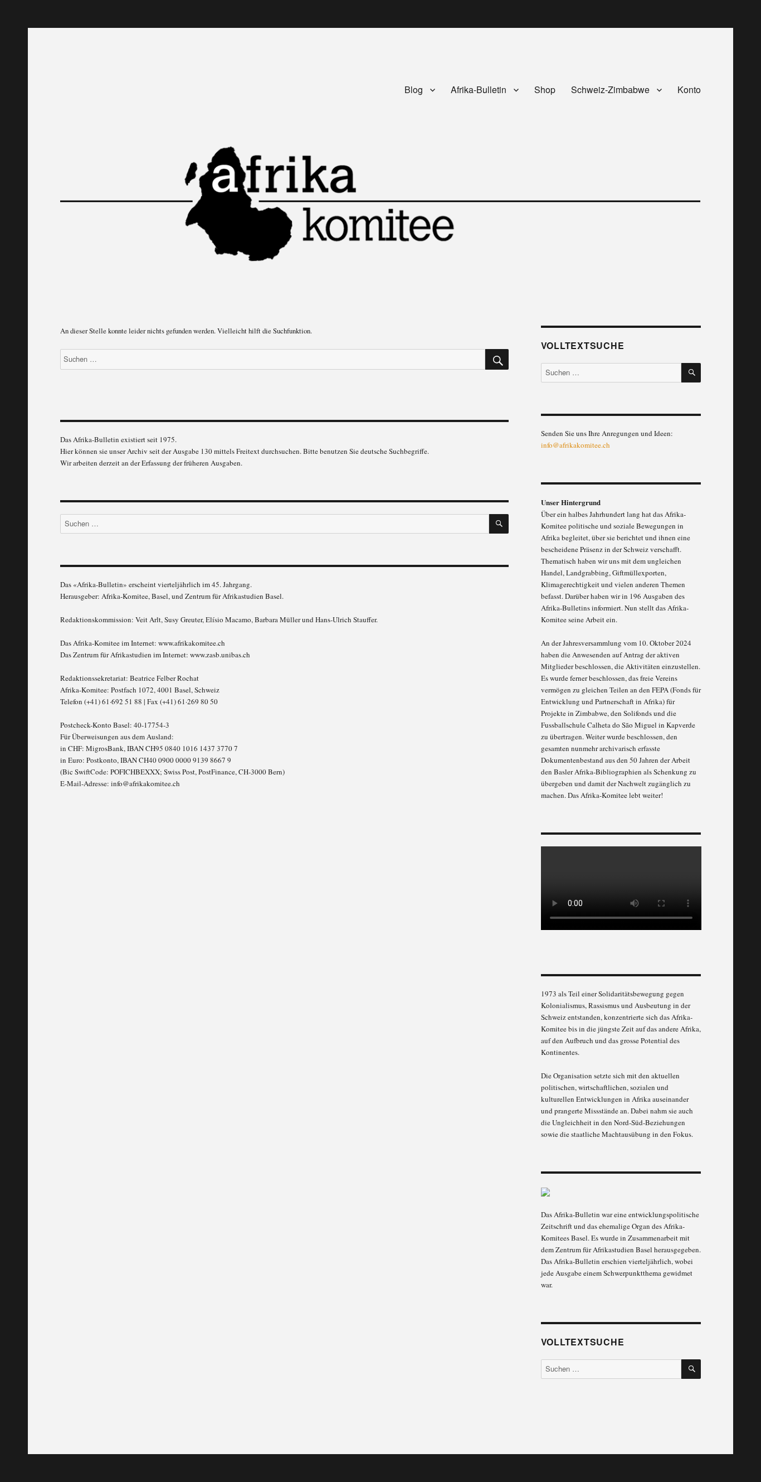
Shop (544, 89)
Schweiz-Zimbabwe (610, 89)
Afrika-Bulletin (478, 89)
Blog (413, 89)
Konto (689, 89)
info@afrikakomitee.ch (575, 445)
